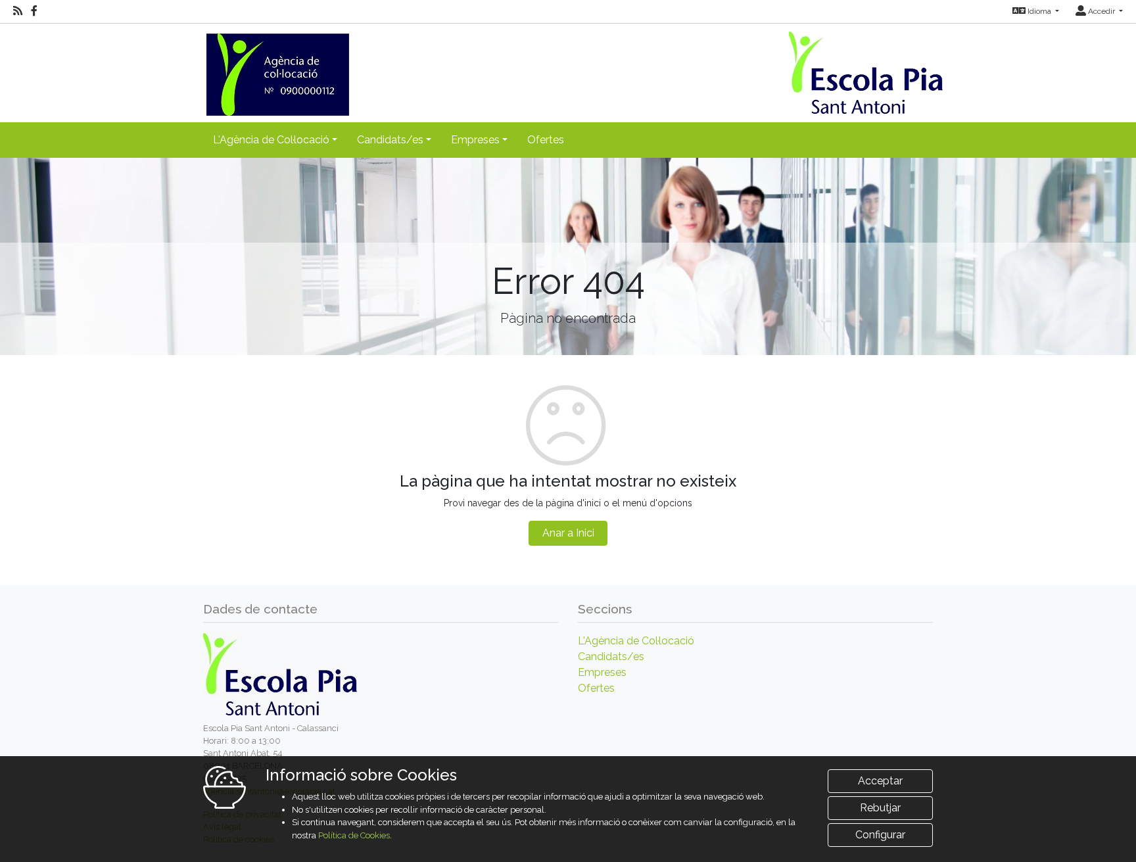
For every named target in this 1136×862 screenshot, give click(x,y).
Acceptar (880, 781)
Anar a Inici (568, 533)
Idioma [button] (1039, 11)
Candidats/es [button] (390, 139)
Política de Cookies (354, 835)
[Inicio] (276, 68)
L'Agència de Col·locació (636, 641)
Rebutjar (880, 808)
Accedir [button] (1101, 11)
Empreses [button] (475, 139)
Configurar (880, 834)
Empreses (602, 672)
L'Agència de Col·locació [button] (271, 139)
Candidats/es (611, 656)
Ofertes (545, 139)
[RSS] (17, 11)
